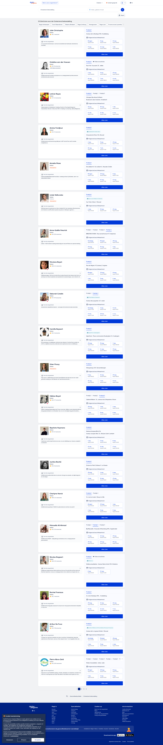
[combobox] (62, 10)
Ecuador (106, 728)
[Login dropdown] (123, 3)
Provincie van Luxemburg (115, 24)
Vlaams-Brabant (70, 24)
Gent (53, 712)
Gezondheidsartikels (75, 696)
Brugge (53, 716)
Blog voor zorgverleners (128, 713)
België (92, 728)
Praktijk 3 (102, 93)
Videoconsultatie (126, 721)
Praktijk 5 (115, 659)
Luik (53, 715)
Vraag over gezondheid (100, 715)
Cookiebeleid (14, 736)
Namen (53, 718)
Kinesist (73, 715)
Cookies (124, 741)
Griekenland (87, 728)
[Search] (122, 9)
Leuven (53, 719)
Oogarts (73, 710)
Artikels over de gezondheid (101, 713)
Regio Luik (103, 24)
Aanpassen (9, 740)
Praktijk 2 (95, 93)
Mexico (96, 728)
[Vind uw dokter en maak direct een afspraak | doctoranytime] (67, 696)
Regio (96, 710)
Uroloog (73, 723)
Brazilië (117, 728)
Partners (124, 719)
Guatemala (111, 728)
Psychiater (73, 712)
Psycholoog (74, 718)
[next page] (86, 689)
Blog (123, 712)
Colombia (100, 728)
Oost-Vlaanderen (57, 24)
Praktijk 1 (89, 30)
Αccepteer (38, 740)
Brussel (53, 709)
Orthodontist (74, 713)
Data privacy (125, 715)
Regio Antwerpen (44, 24)
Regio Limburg (82, 24)
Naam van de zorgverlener (101, 709)
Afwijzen (23, 740)
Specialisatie (98, 712)
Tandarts (73, 716)
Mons (53, 721)
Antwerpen (54, 710)
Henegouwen (93, 24)
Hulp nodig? (125, 718)
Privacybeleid (130, 741)
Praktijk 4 (109, 230)
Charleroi (54, 713)
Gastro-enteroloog (75, 719)
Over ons (124, 716)
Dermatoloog (74, 709)
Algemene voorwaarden (115, 741)
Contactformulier (126, 709)
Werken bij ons (125, 710)
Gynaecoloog (74, 721)
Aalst (53, 723)
